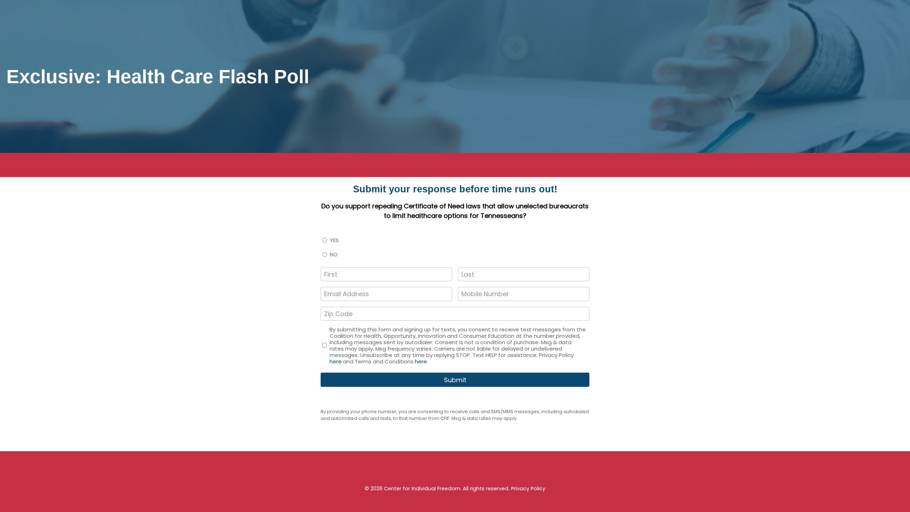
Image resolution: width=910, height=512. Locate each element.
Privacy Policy (528, 488)
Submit (455, 379)
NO (334, 254)
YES (334, 240)
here (336, 361)
